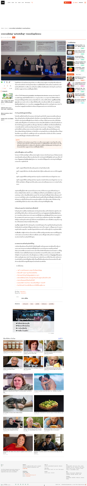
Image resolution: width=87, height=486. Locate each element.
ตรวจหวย (82, 477)
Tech (82, 103)
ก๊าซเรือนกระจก (44, 304)
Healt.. (82, 86)
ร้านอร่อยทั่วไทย (68, 477)
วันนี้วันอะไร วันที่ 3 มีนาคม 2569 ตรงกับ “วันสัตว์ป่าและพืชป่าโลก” (7, 108)
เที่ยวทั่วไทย (73, 477)
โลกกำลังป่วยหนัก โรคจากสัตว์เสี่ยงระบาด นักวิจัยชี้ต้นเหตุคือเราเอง (31, 285)
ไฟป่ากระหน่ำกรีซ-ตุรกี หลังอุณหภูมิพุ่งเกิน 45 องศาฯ (28, 275)
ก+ (10, 86)
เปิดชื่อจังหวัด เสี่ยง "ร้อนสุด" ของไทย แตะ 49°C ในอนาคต (80, 89)
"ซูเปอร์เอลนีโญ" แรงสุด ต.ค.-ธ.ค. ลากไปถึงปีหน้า (80, 68)
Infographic (78, 468)
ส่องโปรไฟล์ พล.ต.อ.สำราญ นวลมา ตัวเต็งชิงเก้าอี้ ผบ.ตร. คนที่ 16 (80, 77)
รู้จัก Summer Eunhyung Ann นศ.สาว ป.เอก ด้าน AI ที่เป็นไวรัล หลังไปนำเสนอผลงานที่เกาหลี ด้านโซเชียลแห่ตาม (80, 100)
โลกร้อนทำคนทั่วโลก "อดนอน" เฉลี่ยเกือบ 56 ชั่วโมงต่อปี (80, 45)
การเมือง (82, 466)
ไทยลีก (80, 474)
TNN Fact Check (72, 468)
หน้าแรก (2, 28)
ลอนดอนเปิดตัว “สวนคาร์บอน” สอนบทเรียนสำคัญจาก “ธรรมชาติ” (31, 282)
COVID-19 (68, 469)
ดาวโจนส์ (81, 468)
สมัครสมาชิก (81, 2)
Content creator (47, 472)
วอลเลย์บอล (68, 474)
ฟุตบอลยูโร (72, 474)
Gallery (77, 469)
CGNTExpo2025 (25, 304)
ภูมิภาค (83, 467)
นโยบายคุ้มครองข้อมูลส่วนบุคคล (67, 484)
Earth (6, 28)
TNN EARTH (22, 291)
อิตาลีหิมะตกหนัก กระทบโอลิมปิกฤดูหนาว (7, 119)
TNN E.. (82, 80)
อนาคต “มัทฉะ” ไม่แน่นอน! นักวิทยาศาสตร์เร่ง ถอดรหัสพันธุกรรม (80, 51)
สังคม (79, 466)
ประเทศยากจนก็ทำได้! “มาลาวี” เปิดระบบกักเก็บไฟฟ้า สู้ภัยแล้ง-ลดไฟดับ (79, 57)
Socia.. (82, 97)
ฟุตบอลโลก (76, 474)
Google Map (25, 468)
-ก (4, 86)
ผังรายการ (60, 466)
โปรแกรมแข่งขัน (72, 473)
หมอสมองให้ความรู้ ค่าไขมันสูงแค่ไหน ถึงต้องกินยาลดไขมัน (80, 83)
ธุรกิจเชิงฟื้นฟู (51, 304)
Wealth (48, 469)
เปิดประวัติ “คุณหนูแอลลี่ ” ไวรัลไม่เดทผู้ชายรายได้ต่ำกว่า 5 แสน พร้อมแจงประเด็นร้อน (80, 94)
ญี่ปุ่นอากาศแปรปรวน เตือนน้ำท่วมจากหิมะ (6, 114)
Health (52, 469)
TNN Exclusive (75, 466)
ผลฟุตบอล (67, 473)
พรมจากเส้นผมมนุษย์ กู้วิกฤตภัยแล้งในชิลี (26, 280)
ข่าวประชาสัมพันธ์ (73, 469)
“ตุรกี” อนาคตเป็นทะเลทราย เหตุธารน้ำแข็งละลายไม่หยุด (29, 270)
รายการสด (46, 466)
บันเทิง (81, 467)
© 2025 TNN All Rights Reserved (78, 484)
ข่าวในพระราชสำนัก (69, 466)
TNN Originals (60, 469)
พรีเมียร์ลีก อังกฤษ (79, 473)
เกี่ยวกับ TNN (58, 484)
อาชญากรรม (77, 467)
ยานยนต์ (67, 468)
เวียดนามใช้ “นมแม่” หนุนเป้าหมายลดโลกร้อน (27, 272)
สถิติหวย (67, 478)
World (45, 469)
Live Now (68, 2)
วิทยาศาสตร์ (68, 467)
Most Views (70, 74)
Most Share (78, 74)
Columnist (52, 472)
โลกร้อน (32, 304)
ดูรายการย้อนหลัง (51, 466)
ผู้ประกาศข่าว (56, 466)
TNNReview (78, 477)
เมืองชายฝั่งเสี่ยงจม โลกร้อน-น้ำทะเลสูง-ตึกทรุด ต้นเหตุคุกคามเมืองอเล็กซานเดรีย (34, 277)
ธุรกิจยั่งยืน (37, 304)
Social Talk (72, 467)
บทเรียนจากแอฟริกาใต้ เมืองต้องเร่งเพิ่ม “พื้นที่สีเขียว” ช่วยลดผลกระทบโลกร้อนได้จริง (80, 62)
